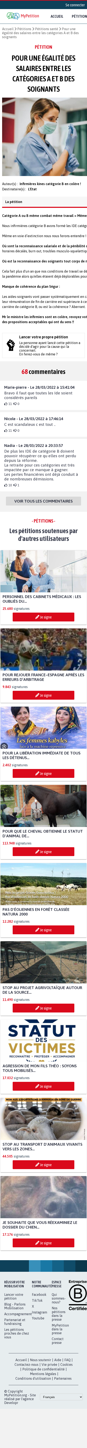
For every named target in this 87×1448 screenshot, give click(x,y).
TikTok (37, 1304)
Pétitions (24, 29)
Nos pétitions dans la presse (58, 1317)
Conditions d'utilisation (33, 1382)
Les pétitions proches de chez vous (16, 1337)
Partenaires (63, 1382)
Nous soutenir (40, 1364)
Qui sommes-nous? (59, 1302)
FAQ (67, 1364)
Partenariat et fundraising (14, 1325)
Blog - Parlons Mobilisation (15, 1310)
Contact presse (58, 1344)
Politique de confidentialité (43, 1373)
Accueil (57, 16)
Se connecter (75, 5)
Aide (57, 1364)
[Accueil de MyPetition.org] (23, 16)
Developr (11, 1406)
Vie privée (49, 1368)
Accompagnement (18, 1318)
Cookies (66, 1368)
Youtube (38, 1322)
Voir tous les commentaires (43, 505)
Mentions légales (43, 1377)
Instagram (39, 1316)
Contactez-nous (26, 1368)
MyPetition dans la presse (60, 1333)
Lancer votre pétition (13, 1300)
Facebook (39, 1298)
